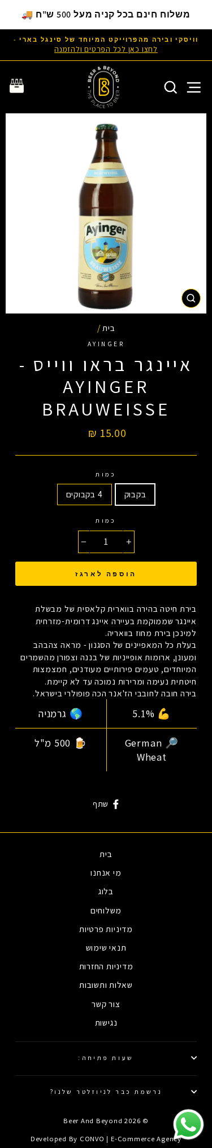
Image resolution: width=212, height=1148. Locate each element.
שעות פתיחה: (106, 1057)
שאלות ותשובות (106, 984)
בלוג (106, 891)
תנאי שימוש (106, 947)
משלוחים (106, 910)
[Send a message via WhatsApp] (188, 1124)
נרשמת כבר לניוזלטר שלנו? (106, 1091)
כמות (106, 474)
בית (108, 327)
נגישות (106, 1022)
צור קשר (106, 1003)
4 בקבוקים (84, 494)
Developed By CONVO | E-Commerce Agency (106, 1138)
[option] (106, 45)
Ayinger (106, 343)
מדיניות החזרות (106, 966)
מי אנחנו (105, 872)
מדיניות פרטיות (106, 928)
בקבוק (135, 494)
